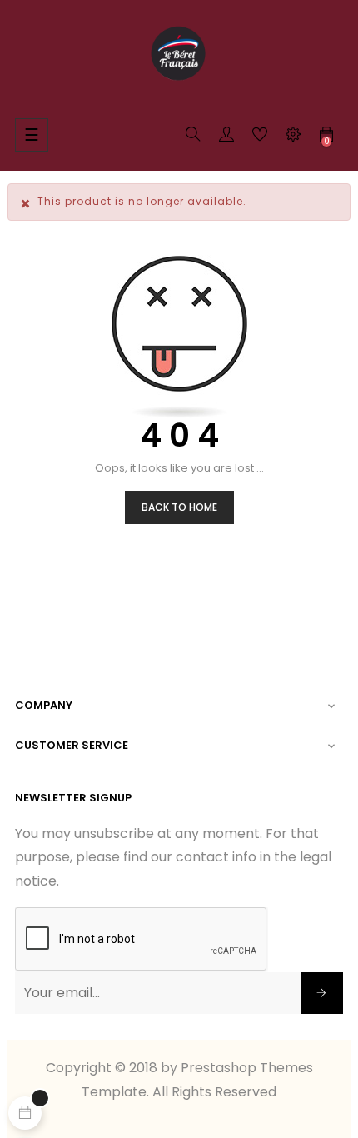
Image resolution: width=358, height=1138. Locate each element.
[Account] (226, 137)
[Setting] (293, 137)
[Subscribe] (322, 993)
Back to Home (179, 507)
